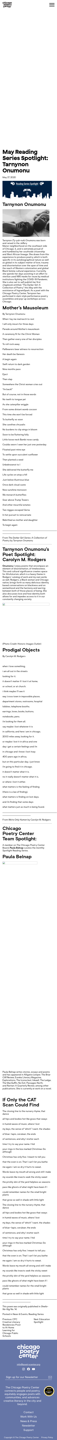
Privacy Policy (47, 1437)
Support (28, 1430)
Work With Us (28, 1416)
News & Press (28, 1421)
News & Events (20, 1314)
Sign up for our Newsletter (22, 1377)
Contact (29, 1412)
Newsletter (28, 1425)
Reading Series (36, 1314)
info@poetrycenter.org (28, 1364)
